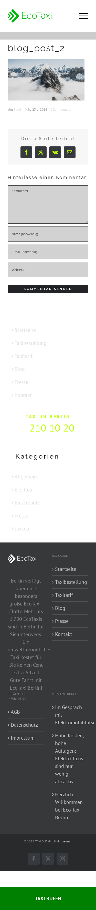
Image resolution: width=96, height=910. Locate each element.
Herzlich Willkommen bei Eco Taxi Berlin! (69, 806)
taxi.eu (22, 528)
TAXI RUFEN (48, 898)
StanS (18, 109)
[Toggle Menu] (83, 16)
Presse (21, 382)
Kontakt (23, 395)
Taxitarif (23, 356)
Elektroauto (27, 502)
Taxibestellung (31, 343)
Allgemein (26, 476)
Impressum (23, 738)
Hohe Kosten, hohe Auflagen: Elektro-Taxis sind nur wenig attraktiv (69, 758)
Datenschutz (24, 725)
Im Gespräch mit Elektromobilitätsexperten (70, 715)
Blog (20, 369)
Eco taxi (23, 489)
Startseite (25, 330)
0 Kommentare (60, 109)
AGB (15, 712)
